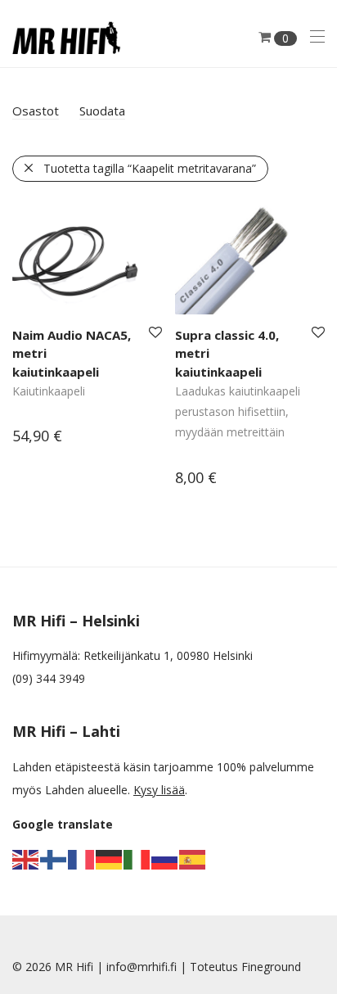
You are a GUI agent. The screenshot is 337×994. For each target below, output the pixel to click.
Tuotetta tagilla (149, 168)
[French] (82, 858)
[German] (110, 858)
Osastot (35, 110)
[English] (26, 858)
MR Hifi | (80, 966)
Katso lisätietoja (47, 437)
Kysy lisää (159, 789)
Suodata (102, 110)
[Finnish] (54, 858)
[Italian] (137, 858)
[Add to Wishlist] (154, 333)
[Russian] (165, 858)
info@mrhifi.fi (141, 966)
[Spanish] (193, 858)
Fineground (271, 966)
